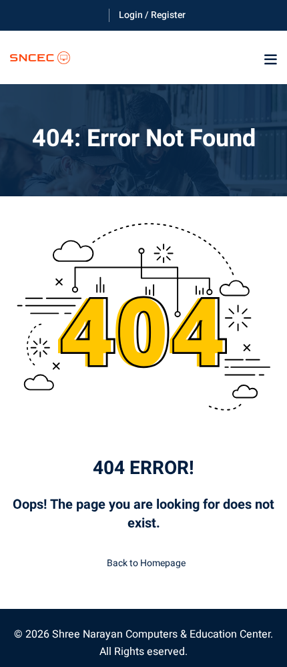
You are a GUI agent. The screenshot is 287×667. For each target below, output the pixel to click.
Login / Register (152, 15)
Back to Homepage (146, 563)
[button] (270, 59)
